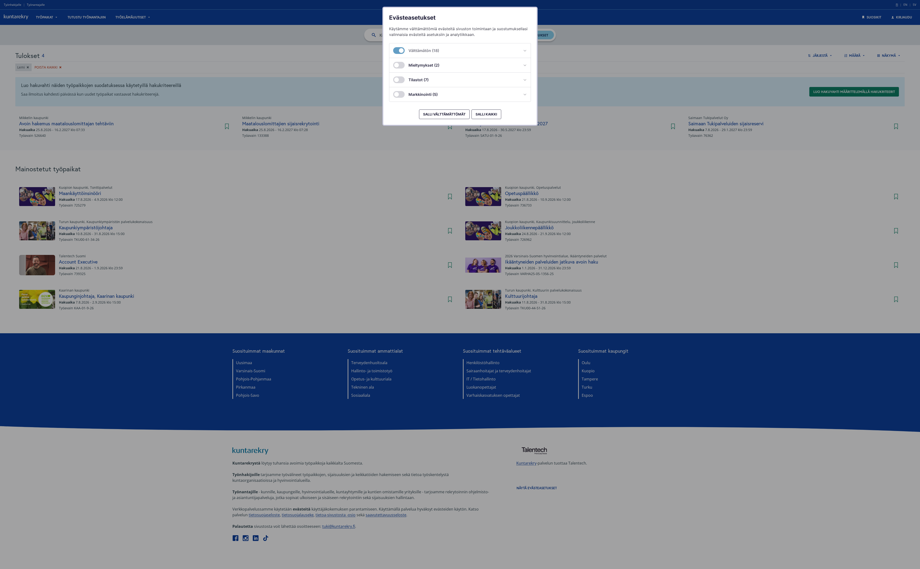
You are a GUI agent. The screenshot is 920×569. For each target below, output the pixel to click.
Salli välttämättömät (444, 114)
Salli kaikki (486, 114)
